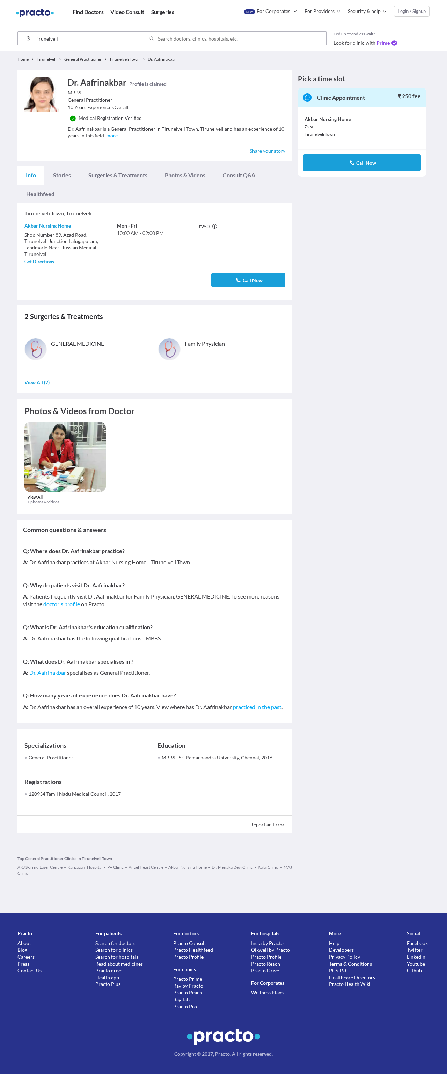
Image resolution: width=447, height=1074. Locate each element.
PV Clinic (115, 867)
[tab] (30, 175)
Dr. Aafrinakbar (47, 672)
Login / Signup (412, 11)
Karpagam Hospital (84, 867)
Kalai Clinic (268, 867)
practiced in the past (257, 706)
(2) (37, 382)
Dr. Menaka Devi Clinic (232, 867)
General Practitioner (51, 757)
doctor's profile (61, 604)
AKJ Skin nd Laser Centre (40, 867)
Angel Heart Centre (146, 867)
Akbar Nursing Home (47, 226)
